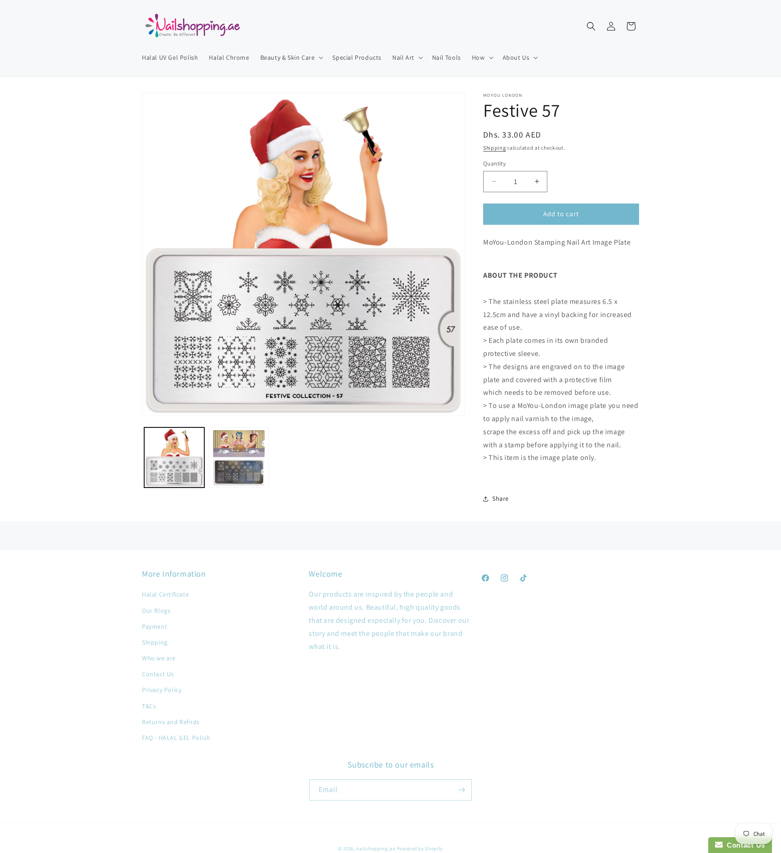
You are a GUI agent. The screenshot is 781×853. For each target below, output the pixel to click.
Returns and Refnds (171, 722)
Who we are (159, 658)
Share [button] (500, 498)
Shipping (494, 147)
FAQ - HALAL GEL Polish (176, 738)
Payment (154, 626)
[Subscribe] (461, 790)
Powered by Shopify (420, 848)
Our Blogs (156, 611)
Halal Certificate (165, 594)
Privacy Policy (161, 690)
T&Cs (149, 706)
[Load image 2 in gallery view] (239, 457)
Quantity (494, 163)
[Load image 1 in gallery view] (174, 457)
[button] (291, 57)
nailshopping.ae (375, 848)
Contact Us (158, 674)
